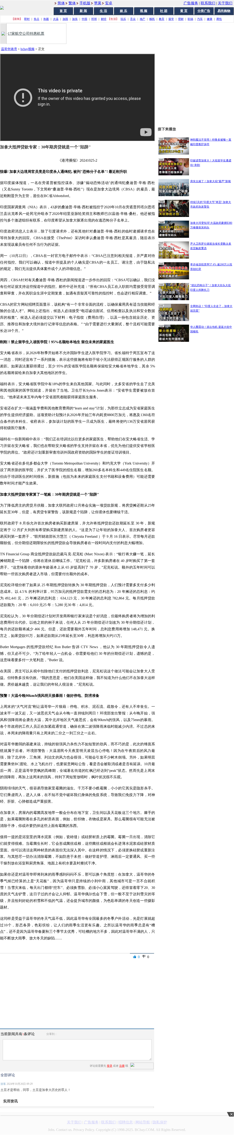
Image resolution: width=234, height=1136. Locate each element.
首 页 (63, 11)
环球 (94, 19)
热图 (46, 19)
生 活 (103, 11)
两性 (219, 19)
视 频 (143, 11)
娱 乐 (123, 11)
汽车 (200, 19)
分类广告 (203, 11)
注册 (122, 1065)
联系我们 (208, 3)
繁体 (72, 3)
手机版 (84, 3)
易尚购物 (224, 11)
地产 (142, 19)
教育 (161, 19)
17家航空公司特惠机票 (26, 33)
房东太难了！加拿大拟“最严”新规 (210, 181)
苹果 (97, 3)
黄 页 (183, 11)
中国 (84, 19)
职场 (190, 19)
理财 (181, 19)
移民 (152, 19)
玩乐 (123, 19)
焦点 (36, 19)
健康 (209, 19)
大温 (55, 19)
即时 (27, 19)
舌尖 (133, 19)
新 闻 (83, 11)
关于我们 (225, 3)
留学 (171, 19)
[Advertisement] (195, 483)
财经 (103, 19)
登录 (109, 1065)
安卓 (108, 3)
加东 (75, 19)
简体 (61, 3)
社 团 (163, 11)
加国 (65, 19)
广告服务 (191, 3)
